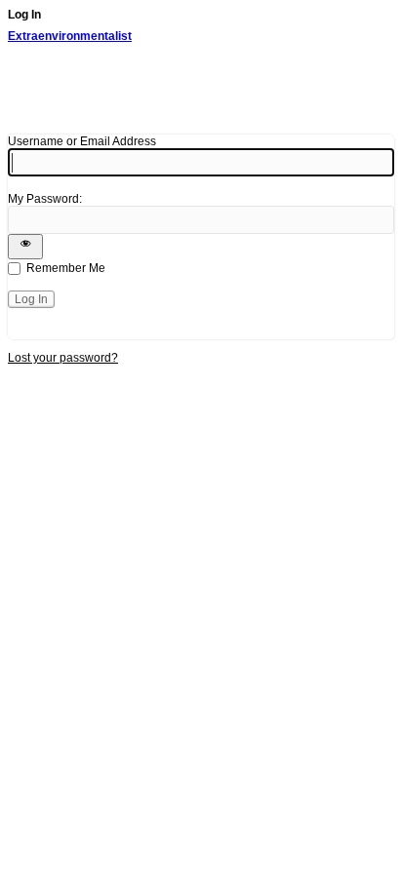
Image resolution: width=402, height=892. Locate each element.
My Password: (45, 199)
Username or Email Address (82, 141)
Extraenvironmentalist (70, 36)
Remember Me (65, 268)
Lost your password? (63, 358)
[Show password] (25, 246)
